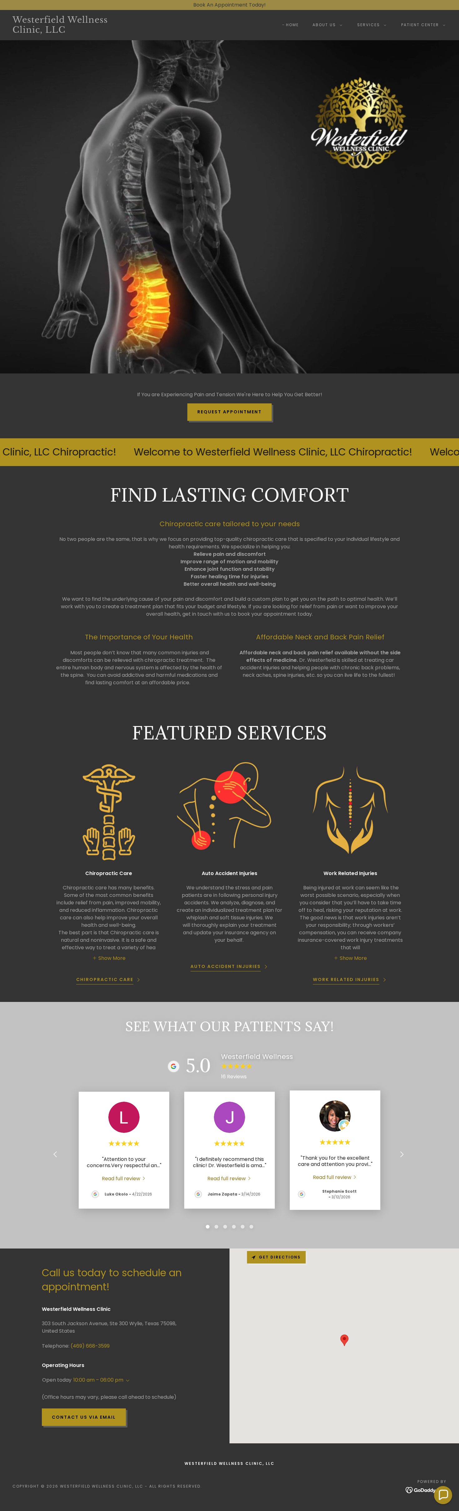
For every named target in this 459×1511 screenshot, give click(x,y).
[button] (326, 25)
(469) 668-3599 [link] (90, 1346)
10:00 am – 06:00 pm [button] (98, 1379)
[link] (72, 31)
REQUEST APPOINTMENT (229, 412)
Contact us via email (84, 1417)
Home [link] (292, 24)
